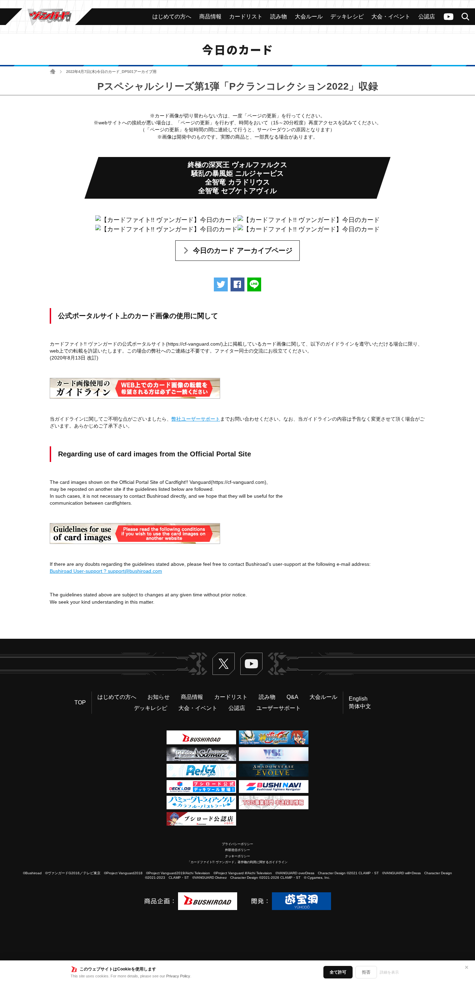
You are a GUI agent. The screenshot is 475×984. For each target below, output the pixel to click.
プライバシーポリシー (237, 844)
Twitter (223, 664)
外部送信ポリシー (237, 850)
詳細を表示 (389, 972)
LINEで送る (254, 284)
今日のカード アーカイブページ (242, 250)
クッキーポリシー (237, 856)
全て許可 (338, 972)
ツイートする (221, 284)
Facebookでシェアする (237, 284)
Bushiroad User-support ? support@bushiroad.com (106, 571)
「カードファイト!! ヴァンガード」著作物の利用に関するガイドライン (237, 862)
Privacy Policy (178, 976)
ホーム (53, 72)
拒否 (366, 972)
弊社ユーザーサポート (195, 419)
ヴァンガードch (449, 17)
